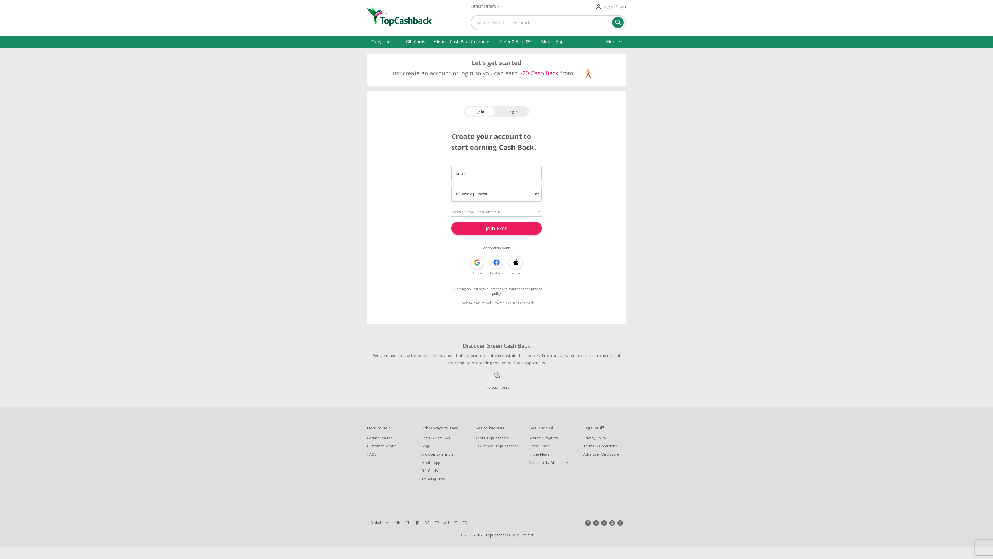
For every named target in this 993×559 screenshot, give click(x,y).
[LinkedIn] (604, 523)
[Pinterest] (620, 523)
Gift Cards (415, 42)
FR (436, 522)
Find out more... (497, 387)
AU (446, 522)
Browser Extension (437, 454)
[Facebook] (588, 523)
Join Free (496, 228)
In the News (539, 454)
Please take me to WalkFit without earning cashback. (497, 303)
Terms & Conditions (600, 446)
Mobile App (552, 42)
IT (455, 522)
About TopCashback (492, 438)
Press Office (539, 446)
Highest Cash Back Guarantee (463, 42)
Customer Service (382, 446)
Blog (425, 446)
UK (397, 522)
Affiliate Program (543, 438)
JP (417, 522)
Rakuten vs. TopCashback (496, 446)
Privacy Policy (594, 438)
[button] (485, 6)
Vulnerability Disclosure (548, 462)
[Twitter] (596, 523)
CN (408, 522)
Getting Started (380, 438)
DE (426, 522)
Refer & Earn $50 (516, 42)
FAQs (371, 454)
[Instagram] (612, 523)
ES (465, 522)
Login (512, 111)
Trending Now (433, 478)
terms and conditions (508, 289)
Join (480, 111)
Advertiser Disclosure (601, 454)
